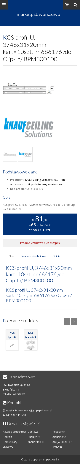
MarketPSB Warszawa (38, 14)
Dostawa (33, 431)
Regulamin (58, 431)
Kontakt (7, 437)
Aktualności (59, 437)
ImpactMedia (51, 459)
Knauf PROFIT (36, 442)
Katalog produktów (14, 431)
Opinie (56, 256)
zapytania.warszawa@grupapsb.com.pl (29, 410)
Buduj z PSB (35, 437)
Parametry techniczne (33, 256)
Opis (11, 256)
